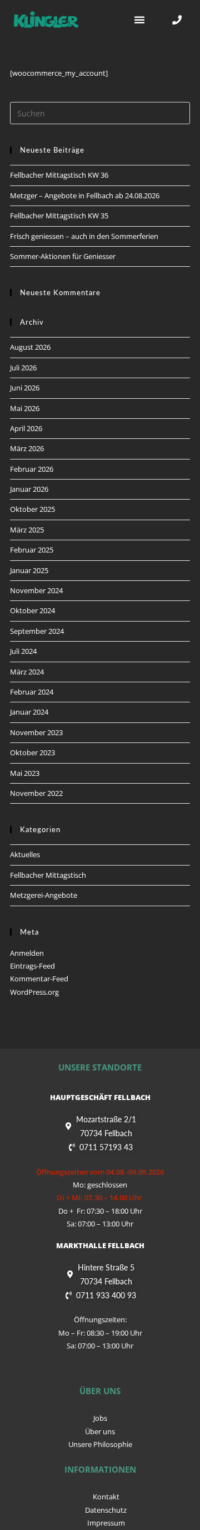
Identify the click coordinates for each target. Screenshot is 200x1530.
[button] (139, 19)
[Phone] (176, 19)
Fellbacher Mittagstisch (48, 875)
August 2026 (30, 347)
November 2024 (36, 590)
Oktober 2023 (32, 752)
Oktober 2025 (32, 509)
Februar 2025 (31, 550)
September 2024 (37, 631)
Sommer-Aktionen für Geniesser (63, 256)
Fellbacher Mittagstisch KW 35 (59, 216)
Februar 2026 (31, 469)
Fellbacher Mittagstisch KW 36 (59, 175)
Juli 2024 (23, 651)
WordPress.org (34, 992)
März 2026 (27, 448)
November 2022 (36, 793)
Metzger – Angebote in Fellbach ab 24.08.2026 (84, 195)
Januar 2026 (29, 489)
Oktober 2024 (32, 610)
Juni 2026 (24, 388)
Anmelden (27, 953)
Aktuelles (25, 854)
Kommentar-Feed (39, 979)
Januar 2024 (29, 712)
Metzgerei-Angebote (43, 895)
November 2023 (36, 732)
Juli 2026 (23, 368)
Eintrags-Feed (32, 966)
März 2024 (27, 672)
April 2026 (26, 428)
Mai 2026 (24, 408)
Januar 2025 (29, 570)
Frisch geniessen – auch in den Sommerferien (84, 236)
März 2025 (27, 530)
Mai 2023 (24, 773)
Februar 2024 (31, 692)
